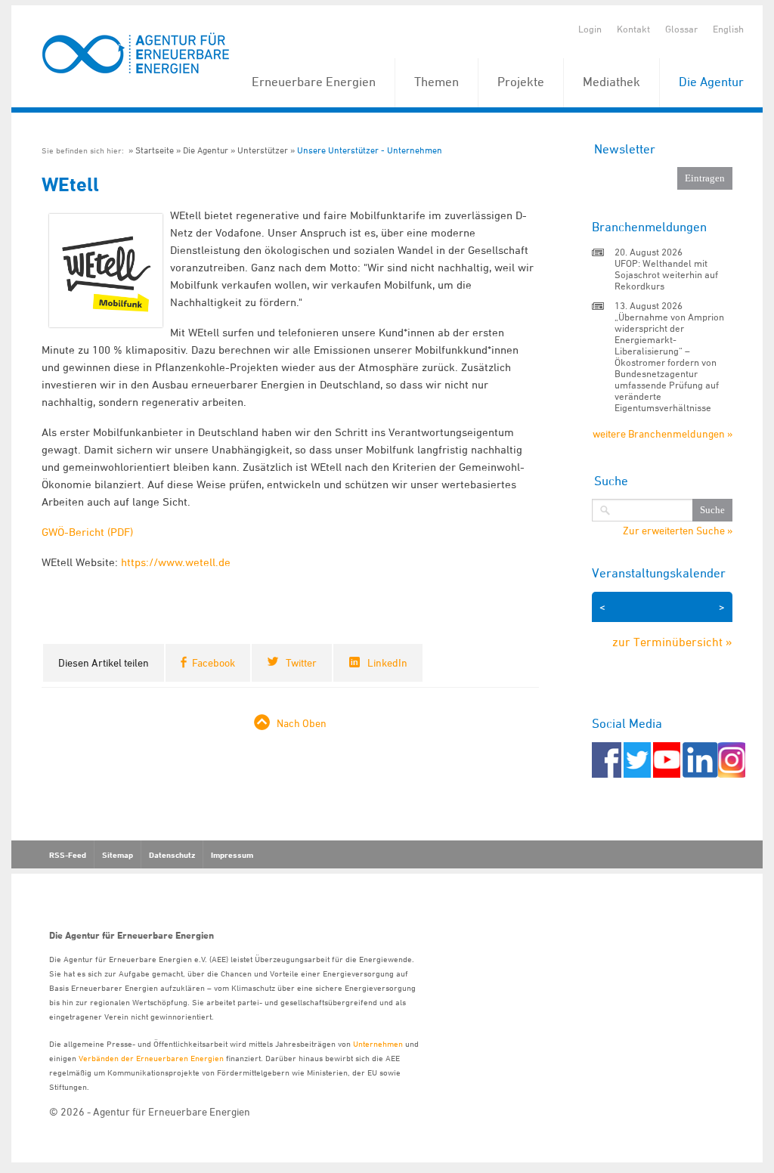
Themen (436, 81)
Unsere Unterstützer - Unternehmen (369, 150)
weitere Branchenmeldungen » (662, 433)
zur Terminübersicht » (672, 641)
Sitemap (117, 855)
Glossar (681, 29)
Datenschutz (172, 855)
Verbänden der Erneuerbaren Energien (151, 1058)
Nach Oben (302, 722)
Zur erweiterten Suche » (677, 530)
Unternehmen (378, 1043)
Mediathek (611, 81)
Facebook (213, 662)
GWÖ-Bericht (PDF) (87, 531)
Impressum (232, 855)
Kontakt (633, 29)
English (728, 29)
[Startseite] (136, 54)
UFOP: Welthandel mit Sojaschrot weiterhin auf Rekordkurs (666, 274)
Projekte (520, 81)
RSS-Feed (67, 855)
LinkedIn (387, 662)
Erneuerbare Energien (314, 81)
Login (590, 29)
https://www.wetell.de (176, 562)
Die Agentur (711, 81)
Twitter (301, 662)
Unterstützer (262, 150)
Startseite (154, 150)
